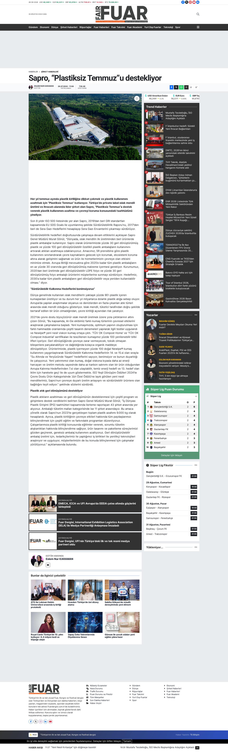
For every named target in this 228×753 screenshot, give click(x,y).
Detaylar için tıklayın (171, 455)
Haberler (33, 72)
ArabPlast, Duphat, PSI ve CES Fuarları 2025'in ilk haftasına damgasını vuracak (175, 352)
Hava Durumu (96, 688)
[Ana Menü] (198, 27)
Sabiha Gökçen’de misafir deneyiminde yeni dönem (118, 603)
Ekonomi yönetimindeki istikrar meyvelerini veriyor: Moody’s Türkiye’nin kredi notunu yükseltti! (176, 364)
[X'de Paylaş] (176, 87)
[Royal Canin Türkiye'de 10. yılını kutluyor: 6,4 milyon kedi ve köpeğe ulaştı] (48, 622)
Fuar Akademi (134, 27)
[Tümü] (196, 315)
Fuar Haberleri (101, 27)
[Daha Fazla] (186, 87)
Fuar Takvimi (118, 27)
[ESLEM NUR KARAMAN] (151, 362)
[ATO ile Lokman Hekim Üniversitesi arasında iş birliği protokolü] (48, 589)
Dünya (54, 27)
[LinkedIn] (45, 721)
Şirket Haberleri (68, 27)
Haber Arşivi (95, 703)
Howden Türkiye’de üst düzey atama (83, 603)
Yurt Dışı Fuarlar (152, 27)
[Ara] (198, 14)
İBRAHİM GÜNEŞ (167, 321)
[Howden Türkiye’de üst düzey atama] (85, 589)
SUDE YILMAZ (166, 347)
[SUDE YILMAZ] (151, 349)
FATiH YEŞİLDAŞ (167, 372)
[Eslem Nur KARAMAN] (37, 560)
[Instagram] (40, 721)
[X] (36, 721)
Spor (177, 27)
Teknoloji (168, 27)
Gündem (33, 27)
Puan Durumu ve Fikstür (101, 694)
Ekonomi (44, 27)
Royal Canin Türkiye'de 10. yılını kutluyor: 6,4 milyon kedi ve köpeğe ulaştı (47, 637)
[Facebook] (31, 721)
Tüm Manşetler (97, 697)
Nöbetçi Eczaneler (98, 685)
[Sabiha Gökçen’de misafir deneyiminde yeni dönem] (122, 589)
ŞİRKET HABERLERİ (49, 72)
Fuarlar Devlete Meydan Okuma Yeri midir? (178, 326)
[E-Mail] (48, 565)
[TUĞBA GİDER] (151, 337)
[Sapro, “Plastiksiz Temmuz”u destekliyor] (85, 127)
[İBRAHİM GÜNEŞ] (151, 324)
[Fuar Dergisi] (121, 13)
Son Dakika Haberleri (100, 700)
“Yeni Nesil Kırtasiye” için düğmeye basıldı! (73, 747)
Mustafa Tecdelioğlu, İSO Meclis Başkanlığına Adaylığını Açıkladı (160, 747)
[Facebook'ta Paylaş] (171, 87)
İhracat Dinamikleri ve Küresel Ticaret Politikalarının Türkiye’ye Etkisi (175, 339)
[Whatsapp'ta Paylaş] (181, 87)
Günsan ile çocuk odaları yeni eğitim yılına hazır (120, 635)
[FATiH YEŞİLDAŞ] (151, 375)
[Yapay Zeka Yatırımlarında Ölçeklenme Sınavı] (85, 622)
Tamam (127, 741)
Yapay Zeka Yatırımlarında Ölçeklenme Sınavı (81, 635)
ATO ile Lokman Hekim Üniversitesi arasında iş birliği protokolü (46, 605)
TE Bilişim (194, 735)
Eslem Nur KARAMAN (59, 559)
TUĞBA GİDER (165, 334)
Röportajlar (86, 27)
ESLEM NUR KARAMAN (170, 359)
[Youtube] (50, 721)
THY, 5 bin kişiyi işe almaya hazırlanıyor (173, 377)
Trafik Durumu (96, 691)
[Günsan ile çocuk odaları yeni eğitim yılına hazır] (122, 622)
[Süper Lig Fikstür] (196, 465)
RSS (34, 735)
